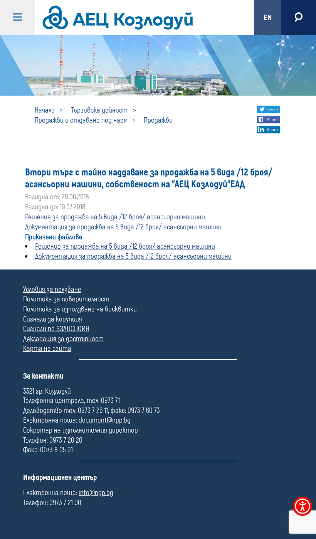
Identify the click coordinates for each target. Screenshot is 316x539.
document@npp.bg (105, 420)
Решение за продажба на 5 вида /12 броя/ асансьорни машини (115, 217)
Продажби (158, 120)
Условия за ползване (52, 289)
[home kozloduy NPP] (138, 17)
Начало (45, 110)
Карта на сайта (47, 348)
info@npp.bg (96, 492)
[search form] (298, 17)
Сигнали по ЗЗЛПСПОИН (56, 329)
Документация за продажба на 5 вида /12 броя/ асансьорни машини (123, 227)
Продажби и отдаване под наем (81, 120)
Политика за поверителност (66, 299)
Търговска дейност (99, 110)
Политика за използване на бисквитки (80, 309)
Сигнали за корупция (52, 319)
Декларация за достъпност (63, 339)
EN (268, 17)
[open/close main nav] (17, 17)
